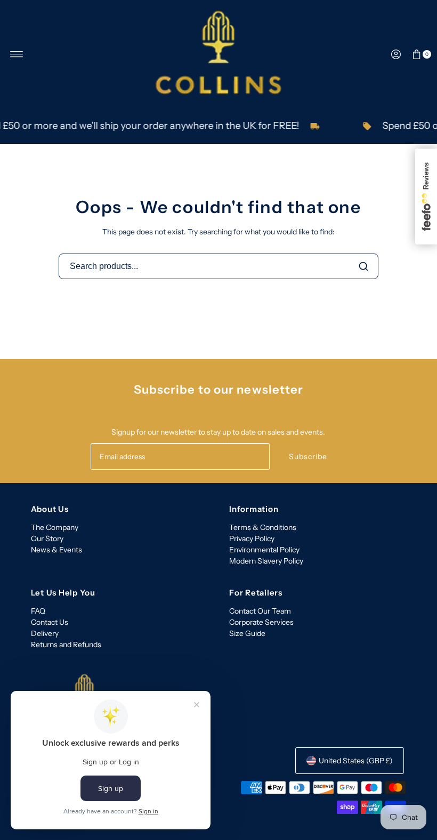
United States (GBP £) (356, 760)
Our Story (47, 538)
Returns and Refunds (66, 644)
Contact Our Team (260, 611)
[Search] (363, 266)
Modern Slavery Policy (266, 561)
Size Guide (247, 633)
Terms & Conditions (262, 527)
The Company (54, 527)
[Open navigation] (17, 54)
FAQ (38, 611)
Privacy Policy (251, 538)
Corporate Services (261, 622)
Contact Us (49, 622)
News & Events (56, 549)
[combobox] (218, 266)
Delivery (45, 633)
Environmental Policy (264, 549)
